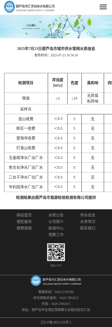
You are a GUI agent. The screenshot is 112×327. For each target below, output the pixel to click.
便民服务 (24, 222)
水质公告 (56, 215)
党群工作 (56, 235)
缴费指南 (24, 228)
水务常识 (87, 222)
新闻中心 (56, 228)
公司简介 (56, 222)
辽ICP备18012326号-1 (56, 322)
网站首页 (24, 215)
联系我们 (87, 228)
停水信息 (87, 215)
